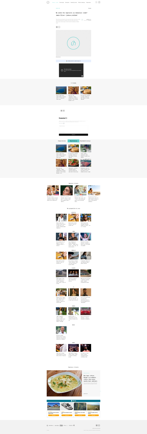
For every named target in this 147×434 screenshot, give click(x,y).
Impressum (85, 430)
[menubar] (99, 2)
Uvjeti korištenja (90, 430)
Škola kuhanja (81, 2)
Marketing (87, 430)
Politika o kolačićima (98, 430)
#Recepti (89, 8)
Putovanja (62, 2)
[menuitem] (99, 2)
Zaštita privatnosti (94, 430)
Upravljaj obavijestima (97, 428)
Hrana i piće (55, 2)
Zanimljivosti (74, 2)
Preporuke (88, 2)
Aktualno (67, 2)
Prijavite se (73, 134)
